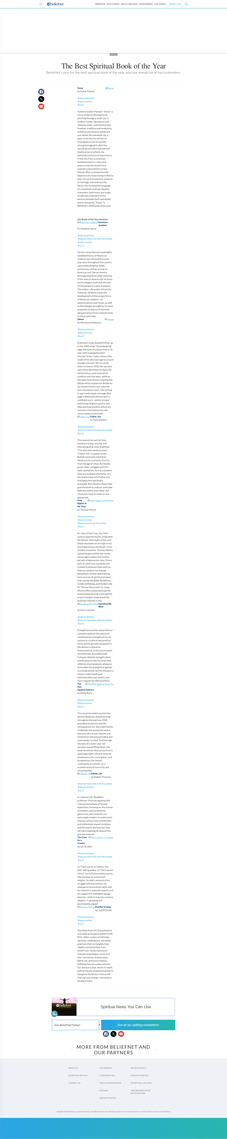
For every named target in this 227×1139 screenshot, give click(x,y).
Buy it (81, 104)
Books (114, 54)
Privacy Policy (138, 1068)
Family (160, 4)
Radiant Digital (107, 1098)
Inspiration (100, 4)
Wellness (129, 4)
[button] (186, 4)
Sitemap (103, 1090)
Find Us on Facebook (110, 1083)
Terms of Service (140, 1075)
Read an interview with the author (95, 238)
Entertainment (146, 4)
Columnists (105, 1068)
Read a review (85, 101)
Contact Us (74, 1083)
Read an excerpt (86, 98)
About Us (73, 1068)
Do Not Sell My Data (141, 1083)
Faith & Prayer (113, 4)
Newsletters (175, 4)
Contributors (107, 1075)
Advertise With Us (77, 1075)
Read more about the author (92, 523)
